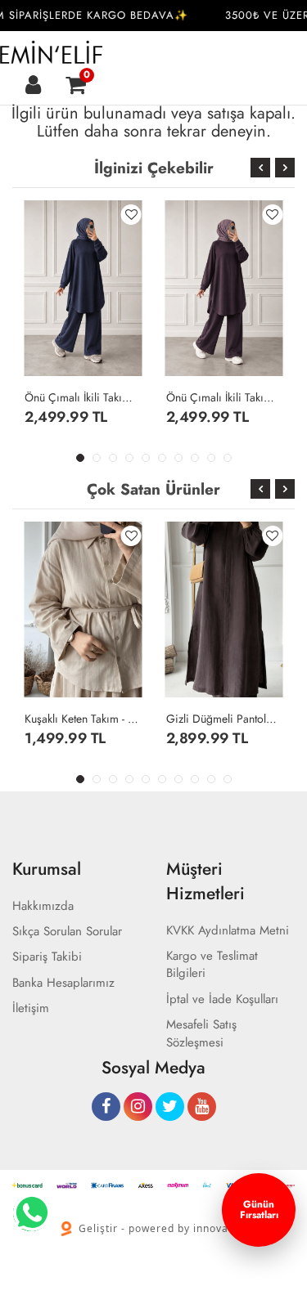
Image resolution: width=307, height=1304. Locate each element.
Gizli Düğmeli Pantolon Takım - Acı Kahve (224, 718)
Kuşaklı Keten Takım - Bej (83, 718)
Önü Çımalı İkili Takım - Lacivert (83, 397)
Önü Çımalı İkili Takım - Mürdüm (224, 397)
